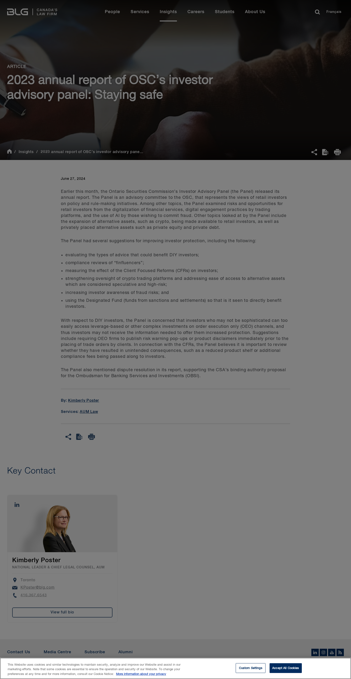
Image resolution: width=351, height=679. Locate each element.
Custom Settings (250, 667)
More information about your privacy (141, 674)
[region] (175, 668)
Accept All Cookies (285, 667)
